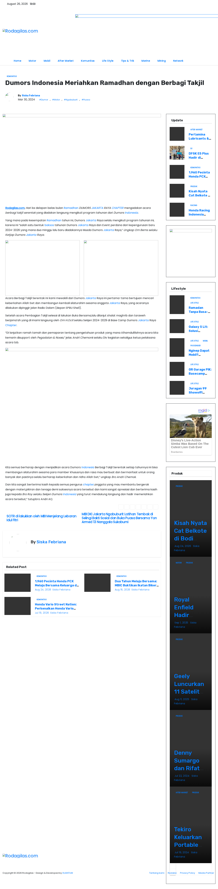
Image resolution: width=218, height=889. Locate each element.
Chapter (11, 325)
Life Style (108, 60)
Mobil (47, 60)
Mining (162, 60)
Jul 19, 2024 (182, 852)
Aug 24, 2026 (43, 589)
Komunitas (88, 60)
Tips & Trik (127, 60)
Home (17, 60)
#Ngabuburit (70, 99)
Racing (193, 205)
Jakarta (91, 220)
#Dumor (43, 99)
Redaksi (172, 873)
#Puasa (86, 99)
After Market (66, 60)
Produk (193, 186)
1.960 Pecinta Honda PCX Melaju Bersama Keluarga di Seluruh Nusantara (56, 585)
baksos (49, 225)
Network (178, 60)
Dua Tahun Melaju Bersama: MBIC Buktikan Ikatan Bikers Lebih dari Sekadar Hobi (136, 585)
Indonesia (131, 213)
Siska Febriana (31, 95)
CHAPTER (117, 208)
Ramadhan (71, 208)
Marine (146, 60)
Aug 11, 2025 (182, 699)
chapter (88, 484)
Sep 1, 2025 (182, 622)
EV (191, 148)
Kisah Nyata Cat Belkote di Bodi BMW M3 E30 (200, 197)
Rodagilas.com (15, 208)
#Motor (56, 99)
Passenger (195, 345)
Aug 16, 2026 (122, 589)
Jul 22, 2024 (182, 776)
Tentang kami (156, 873)
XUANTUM (67, 873)
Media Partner (206, 873)
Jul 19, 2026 (42, 612)
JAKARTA (97, 208)
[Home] (6, 59)
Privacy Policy (187, 873)
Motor (32, 60)
